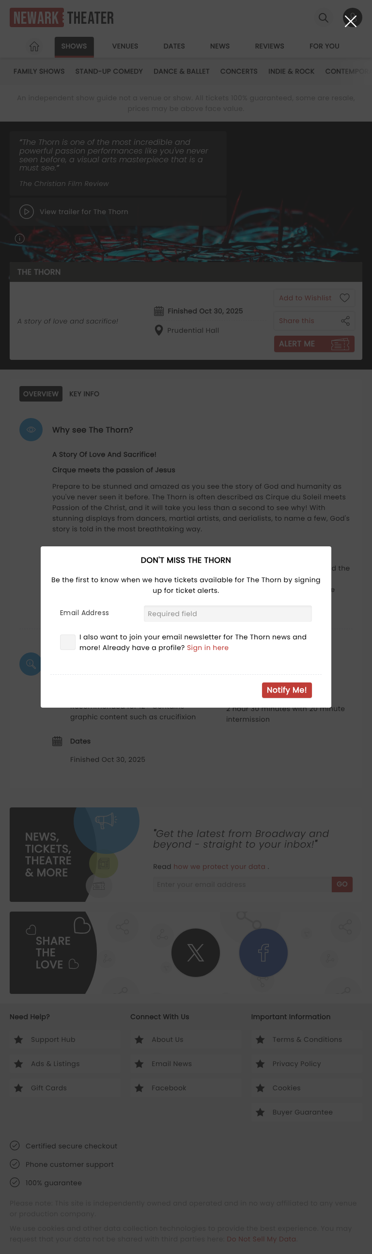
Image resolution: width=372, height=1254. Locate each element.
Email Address (84, 613)
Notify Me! (287, 690)
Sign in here (208, 647)
